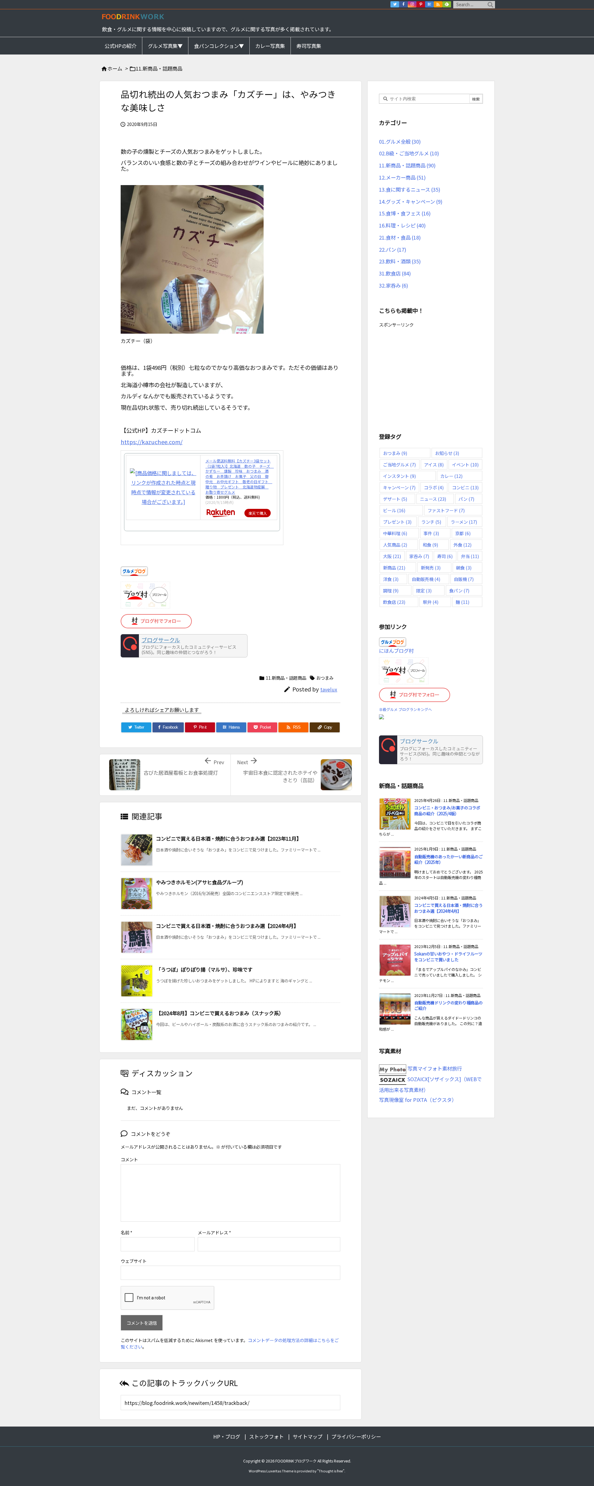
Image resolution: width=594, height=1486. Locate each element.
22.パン (392, 249)
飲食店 (394, 602)
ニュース (433, 499)
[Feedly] (446, 4)
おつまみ (325, 678)
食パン (459, 590)
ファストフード (446, 510)
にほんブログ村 (396, 650)
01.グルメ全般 (400, 141)
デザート (395, 499)
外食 (462, 544)
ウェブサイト (134, 1261)
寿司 (445, 556)
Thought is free (331, 1470)
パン (466, 499)
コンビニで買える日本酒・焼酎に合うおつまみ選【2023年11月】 (228, 838)
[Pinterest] (420, 4)
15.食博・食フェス (405, 213)
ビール (394, 510)
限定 (424, 590)
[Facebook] (403, 4)
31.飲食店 (395, 273)
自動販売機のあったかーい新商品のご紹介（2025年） (448, 859)
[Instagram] (412, 4)
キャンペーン (399, 487)
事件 (431, 533)
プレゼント (397, 521)
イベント (465, 464)
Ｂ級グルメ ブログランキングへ (405, 709)
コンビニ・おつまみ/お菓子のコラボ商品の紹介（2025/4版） (447, 811)
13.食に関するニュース (409, 189)
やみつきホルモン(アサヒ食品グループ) (199, 882)
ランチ (431, 521)
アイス (434, 464)
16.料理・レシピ (402, 225)
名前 (126, 1232)
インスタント (399, 476)
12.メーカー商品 (402, 177)
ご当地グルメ (399, 464)
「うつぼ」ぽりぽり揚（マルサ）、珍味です (204, 969)
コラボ (434, 487)
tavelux (328, 689)
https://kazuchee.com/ (152, 442)
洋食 (390, 579)
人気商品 (395, 544)
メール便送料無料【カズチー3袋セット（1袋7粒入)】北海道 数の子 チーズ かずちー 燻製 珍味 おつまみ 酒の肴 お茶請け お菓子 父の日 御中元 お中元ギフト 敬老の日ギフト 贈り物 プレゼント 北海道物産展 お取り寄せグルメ (239, 476)
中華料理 (395, 533)
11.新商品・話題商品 (159, 68)
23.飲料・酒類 (400, 261)
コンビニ (465, 487)
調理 (390, 590)
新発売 (431, 567)
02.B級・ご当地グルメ (409, 153)
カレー (451, 476)
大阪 (392, 556)
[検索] (490, 4)
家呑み (419, 556)
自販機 (464, 579)
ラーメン (464, 521)
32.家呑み (393, 285)
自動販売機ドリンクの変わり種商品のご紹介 (448, 1006)
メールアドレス (214, 1232)
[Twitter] (394, 4)
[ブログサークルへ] (184, 646)
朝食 (463, 567)
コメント (129, 1159)
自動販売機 (426, 579)
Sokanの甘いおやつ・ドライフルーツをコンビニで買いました (448, 957)
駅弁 (430, 602)
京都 (463, 533)
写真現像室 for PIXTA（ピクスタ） (418, 1099)
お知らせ (447, 453)
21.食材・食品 (400, 237)
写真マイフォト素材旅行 (434, 1068)
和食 (430, 544)
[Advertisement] (431, 372)
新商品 (394, 567)
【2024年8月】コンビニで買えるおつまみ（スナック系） (220, 1013)
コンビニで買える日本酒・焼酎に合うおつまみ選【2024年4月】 (227, 925)
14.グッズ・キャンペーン (410, 201)
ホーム (114, 68)
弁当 (470, 556)
